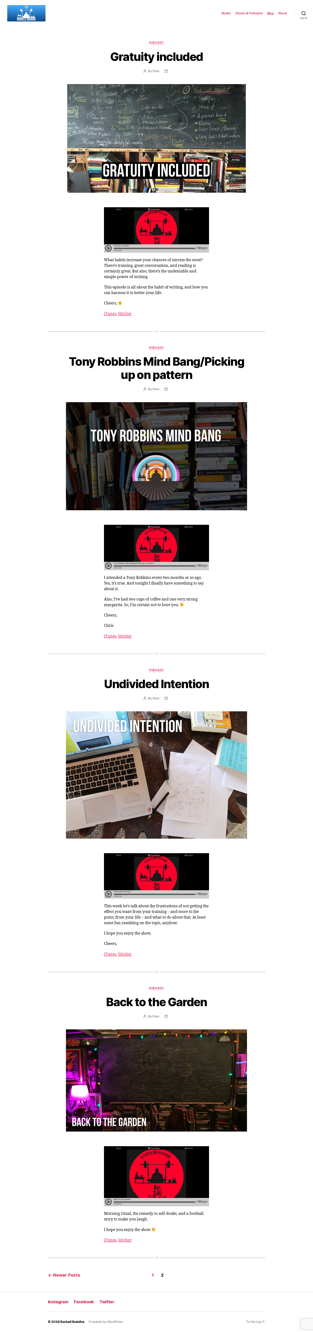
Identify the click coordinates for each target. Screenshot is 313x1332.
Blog (270, 13)
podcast (156, 42)
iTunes (110, 313)
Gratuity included (156, 57)
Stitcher (125, 313)
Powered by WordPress (106, 1322)
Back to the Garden (156, 1002)
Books (226, 13)
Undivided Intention (156, 684)
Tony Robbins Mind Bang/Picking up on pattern (156, 368)
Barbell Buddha (72, 1322)
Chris (155, 71)
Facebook (84, 1301)
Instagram (58, 1301)
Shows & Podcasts (249, 13)
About (282, 13)
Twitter (106, 1301)
